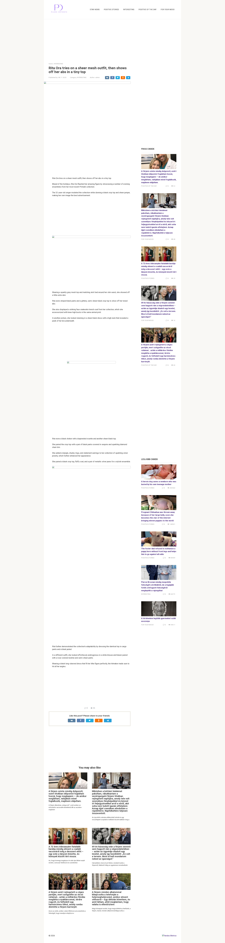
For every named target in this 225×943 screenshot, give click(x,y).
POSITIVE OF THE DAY (147, 9)
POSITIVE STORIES (111, 9)
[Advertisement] (112, 39)
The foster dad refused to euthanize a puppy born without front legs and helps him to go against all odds (158, 551)
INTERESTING (128, 9)
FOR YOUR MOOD (167, 9)
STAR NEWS (95, 9)
